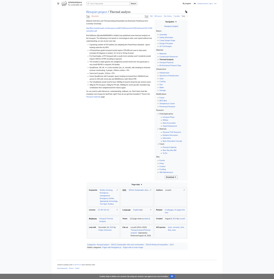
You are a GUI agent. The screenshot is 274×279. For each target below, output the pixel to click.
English (136, 210)
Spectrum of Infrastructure (169, 76)
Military (165, 120)
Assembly (163, 35)
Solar (161, 79)
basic (170, 227)
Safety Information (166, 37)
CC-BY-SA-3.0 (103, 210)
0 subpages (169, 210)
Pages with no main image (133, 247)
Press (161, 163)
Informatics (167, 138)
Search (133, 3)
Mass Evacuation (169, 123)
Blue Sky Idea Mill (169, 150)
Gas (161, 84)
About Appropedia (62, 268)
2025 (111, 227)
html (182, 227)
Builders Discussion (170, 135)
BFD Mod (163, 101)
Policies (71, 268)
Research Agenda (169, 147)
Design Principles (166, 43)
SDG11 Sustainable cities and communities (145, 190)
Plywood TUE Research (172, 132)
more (174, 230)
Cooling (162, 81)
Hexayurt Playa (168, 117)
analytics (146, 219)
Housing (109, 190)
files (169, 230)
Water (161, 87)
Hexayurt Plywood (166, 62)
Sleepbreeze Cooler (167, 103)
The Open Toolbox (107, 204)
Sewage (162, 90)
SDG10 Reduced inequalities (157, 245)
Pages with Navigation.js (111, 247)
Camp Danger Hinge (167, 40)
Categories (91, 245)
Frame (161, 98)
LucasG (182, 219)
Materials (162, 54)
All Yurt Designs (165, 46)
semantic (176, 227)
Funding (162, 169)
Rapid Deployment (170, 126)
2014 (174, 219)
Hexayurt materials (93, 97)
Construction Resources (168, 57)
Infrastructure (164, 73)
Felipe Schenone (105, 230)
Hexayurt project (96, 12)
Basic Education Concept (172, 141)
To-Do (165, 153)
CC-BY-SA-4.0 (77, 265)
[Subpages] (186, 11)
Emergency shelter (107, 198)
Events (162, 160)
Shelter (102, 190)
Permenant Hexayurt (167, 106)
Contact (162, 166)
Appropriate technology (108, 201)
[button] (58, 3)
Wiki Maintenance (166, 172)
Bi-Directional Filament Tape (170, 65)
